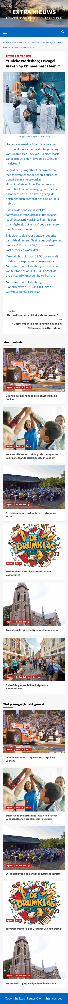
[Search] (63, 32)
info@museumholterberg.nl (36, 275)
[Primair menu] (6, 31)
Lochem (19, 387)
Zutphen (37, 677)
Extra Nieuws (34, 12)
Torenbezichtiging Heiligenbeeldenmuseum (32, 630)
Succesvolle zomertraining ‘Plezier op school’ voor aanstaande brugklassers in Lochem (33, 456)
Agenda (10, 56)
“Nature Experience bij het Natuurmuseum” (32, 313)
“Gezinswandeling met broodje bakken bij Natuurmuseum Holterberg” (37, 324)
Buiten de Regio (23, 56)
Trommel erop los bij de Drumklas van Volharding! (34, 928)
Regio (28, 387)
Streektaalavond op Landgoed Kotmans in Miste (33, 873)
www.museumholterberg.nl (23, 291)
